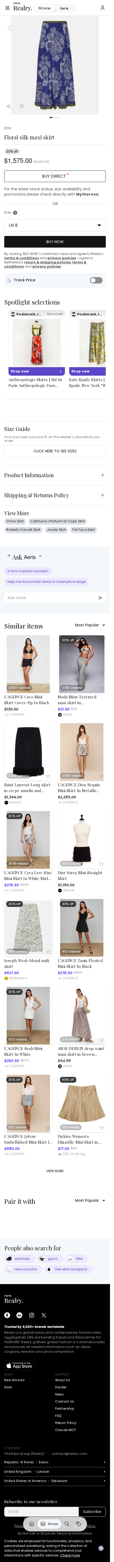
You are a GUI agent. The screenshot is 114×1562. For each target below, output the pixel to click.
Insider (61, 1387)
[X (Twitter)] (44, 1315)
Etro (8, 128)
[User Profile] (102, 8)
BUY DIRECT (54, 176)
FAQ (58, 1415)
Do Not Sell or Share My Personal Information (55, 1533)
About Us (62, 1380)
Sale (8, 1387)
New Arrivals (14, 1380)
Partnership (64, 1408)
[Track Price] (96, 280)
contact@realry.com (69, 1453)
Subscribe (92, 1511)
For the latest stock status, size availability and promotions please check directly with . (51, 191)
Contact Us (64, 1401)
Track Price (24, 280)
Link (31, 1524)
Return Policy (66, 1423)
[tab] (65, 8)
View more (55, 1171)
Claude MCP (65, 1430)
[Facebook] (7, 1315)
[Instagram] (31, 1315)
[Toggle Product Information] (102, 475)
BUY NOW (55, 241)
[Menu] (7, 8)
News (59, 1394)
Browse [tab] (44, 8)
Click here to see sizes (55, 451)
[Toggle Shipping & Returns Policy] (102, 495)
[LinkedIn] (19, 1315)
